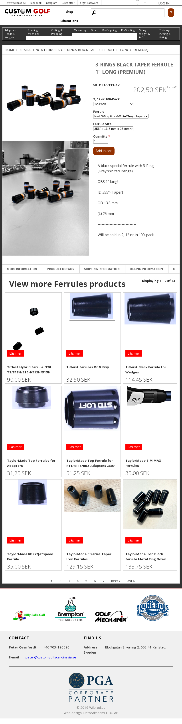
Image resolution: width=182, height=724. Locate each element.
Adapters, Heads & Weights (10, 33)
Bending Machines (33, 31)
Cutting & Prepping (56, 31)
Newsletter (68, 2)
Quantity (101, 136)
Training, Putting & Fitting (164, 33)
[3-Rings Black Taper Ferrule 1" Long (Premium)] (45, 97)
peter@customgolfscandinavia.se (51, 657)
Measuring (80, 30)
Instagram (51, 2)
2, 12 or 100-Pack (106, 99)
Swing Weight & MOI (144, 33)
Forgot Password (88, 2)
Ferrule (98, 111)
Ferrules (52, 49)
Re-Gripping (109, 30)
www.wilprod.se (16, 2)
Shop (69, 12)
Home (10, 49)
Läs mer (15, 353)
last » (131, 580)
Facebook (36, 2)
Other (94, 30)
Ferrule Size (102, 124)
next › (115, 580)
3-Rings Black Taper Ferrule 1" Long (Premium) (106, 49)
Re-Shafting (128, 30)
